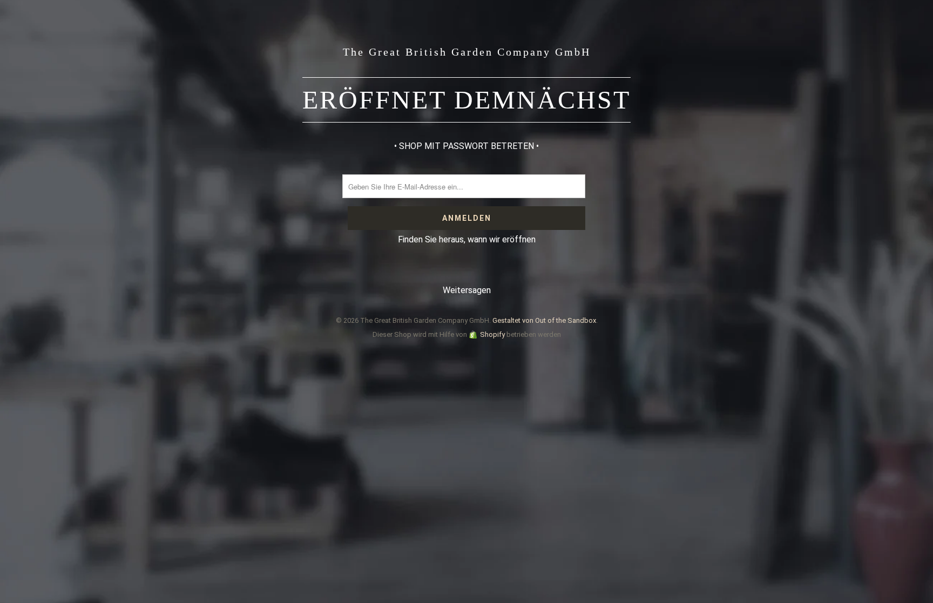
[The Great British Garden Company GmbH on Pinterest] (455, 269)
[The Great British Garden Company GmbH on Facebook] (434, 269)
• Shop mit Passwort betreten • (466, 146)
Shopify (492, 334)
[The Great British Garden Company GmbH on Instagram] (477, 269)
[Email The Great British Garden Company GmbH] (498, 269)
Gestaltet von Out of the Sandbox (544, 320)
